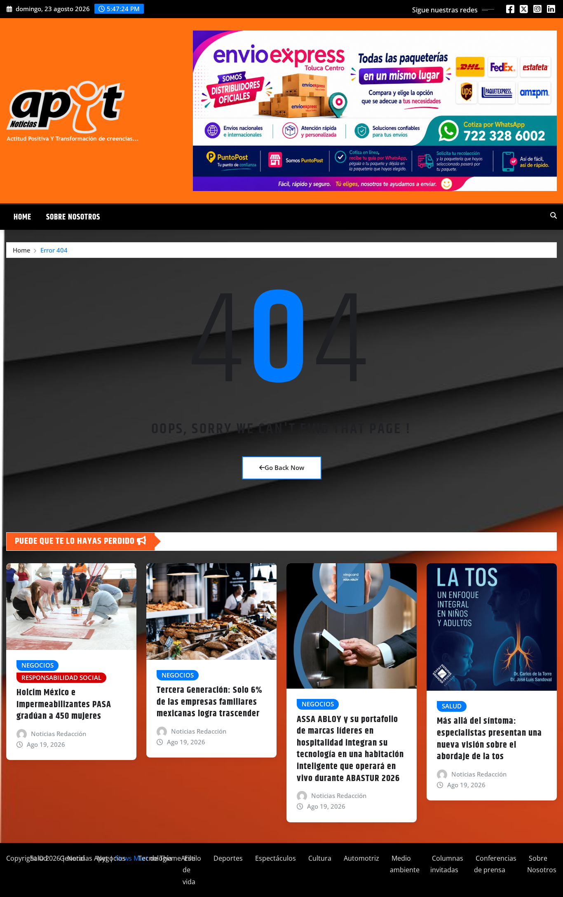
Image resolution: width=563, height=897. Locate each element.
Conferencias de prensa (495, 864)
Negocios (110, 858)
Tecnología (154, 858)
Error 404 (54, 250)
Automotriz (360, 858)
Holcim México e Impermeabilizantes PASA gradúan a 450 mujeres (63, 704)
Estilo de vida (192, 870)
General (71, 858)
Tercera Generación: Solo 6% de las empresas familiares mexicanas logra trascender (210, 702)
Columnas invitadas (446, 864)
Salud (37, 858)
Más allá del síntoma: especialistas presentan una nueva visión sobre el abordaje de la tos (489, 739)
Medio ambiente (405, 864)
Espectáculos (274, 858)
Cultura (319, 858)
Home (22, 217)
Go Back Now (284, 467)
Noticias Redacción (58, 733)
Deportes (227, 858)
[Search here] (553, 215)
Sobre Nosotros (73, 217)
